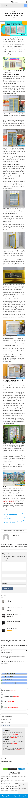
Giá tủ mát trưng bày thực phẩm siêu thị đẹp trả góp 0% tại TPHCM (21, 546)
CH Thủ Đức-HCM (22, 788)
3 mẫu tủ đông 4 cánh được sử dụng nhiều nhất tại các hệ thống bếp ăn (13, 641)
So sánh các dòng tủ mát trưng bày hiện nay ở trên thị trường (14, 646)
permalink (22, 530)
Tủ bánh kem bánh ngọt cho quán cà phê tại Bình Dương (7, 546)
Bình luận (4, 560)
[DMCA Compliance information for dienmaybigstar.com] (14, 773)
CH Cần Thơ (21, 792)
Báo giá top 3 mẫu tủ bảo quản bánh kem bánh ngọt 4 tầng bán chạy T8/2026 (14, 651)
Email (4, 578)
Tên (3, 573)
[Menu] (2, 2)
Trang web (4, 583)
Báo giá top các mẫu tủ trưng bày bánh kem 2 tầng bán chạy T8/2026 (13, 657)
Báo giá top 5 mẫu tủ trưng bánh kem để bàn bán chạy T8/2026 (12, 662)
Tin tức (14, 11)
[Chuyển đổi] (1, 717)
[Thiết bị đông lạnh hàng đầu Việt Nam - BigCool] (14, 1)
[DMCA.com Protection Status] (10, 768)
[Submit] (25, 5)
